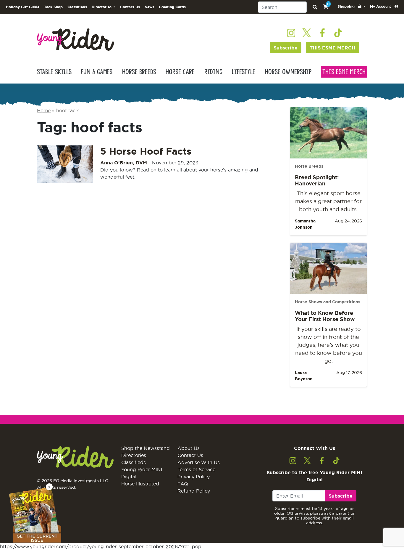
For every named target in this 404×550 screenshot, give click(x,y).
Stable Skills (54, 72)
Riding (213, 72)
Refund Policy (193, 490)
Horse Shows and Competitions (327, 301)
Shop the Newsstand (145, 448)
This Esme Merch (344, 72)
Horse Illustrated (140, 483)
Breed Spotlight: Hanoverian (317, 180)
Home (44, 110)
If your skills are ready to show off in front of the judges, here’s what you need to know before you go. (328, 345)
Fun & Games (96, 72)
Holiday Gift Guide (22, 7)
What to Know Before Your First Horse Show (325, 316)
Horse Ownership (288, 72)
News (149, 7)
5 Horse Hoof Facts (145, 151)
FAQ (182, 483)
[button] (351, 6)
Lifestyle (243, 72)
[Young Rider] (75, 39)
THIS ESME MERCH (332, 47)
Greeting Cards (172, 7)
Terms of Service (196, 469)
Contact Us (130, 7)
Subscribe (286, 47)
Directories (133, 455)
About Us (188, 448)
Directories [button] (102, 7)
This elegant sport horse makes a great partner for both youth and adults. (328, 201)
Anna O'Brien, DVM (123, 162)
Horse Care (180, 72)
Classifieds (77, 7)
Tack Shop (53, 7)
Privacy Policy (193, 476)
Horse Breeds (139, 72)
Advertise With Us (198, 462)
